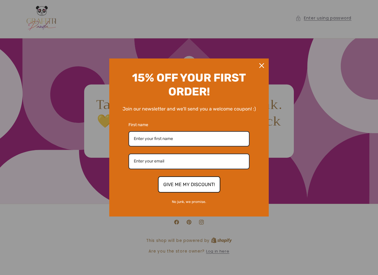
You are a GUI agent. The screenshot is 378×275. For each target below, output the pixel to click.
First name (138, 124)
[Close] (262, 65)
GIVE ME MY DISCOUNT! (189, 184)
